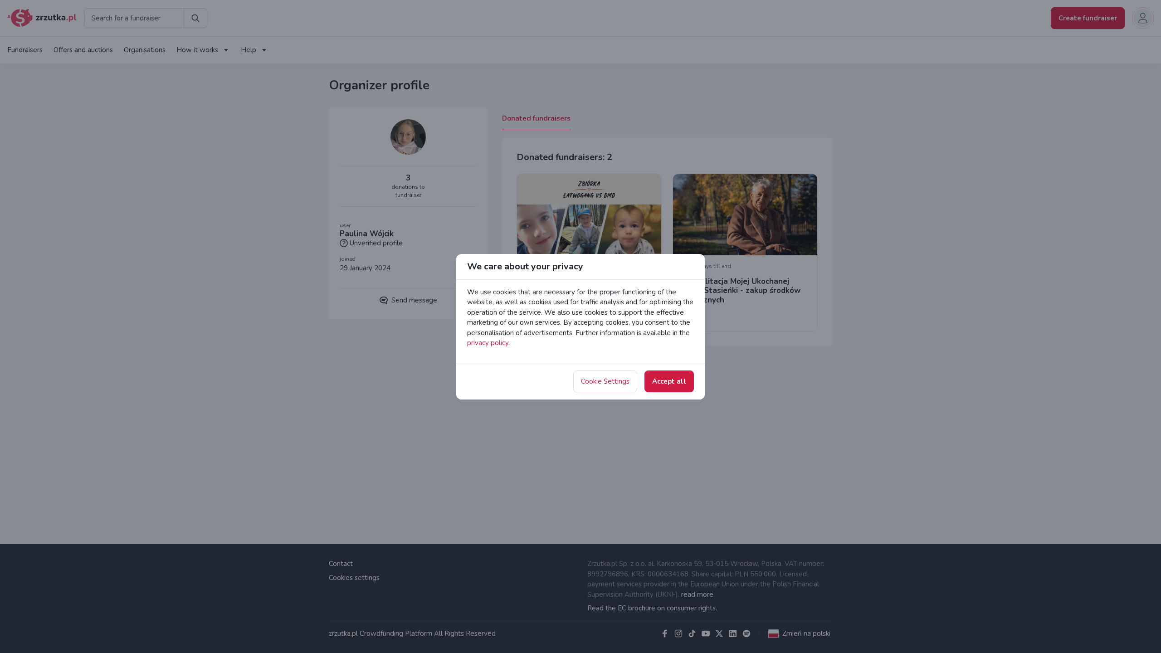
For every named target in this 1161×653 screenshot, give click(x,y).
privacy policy (487, 342)
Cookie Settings (605, 381)
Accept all (669, 381)
